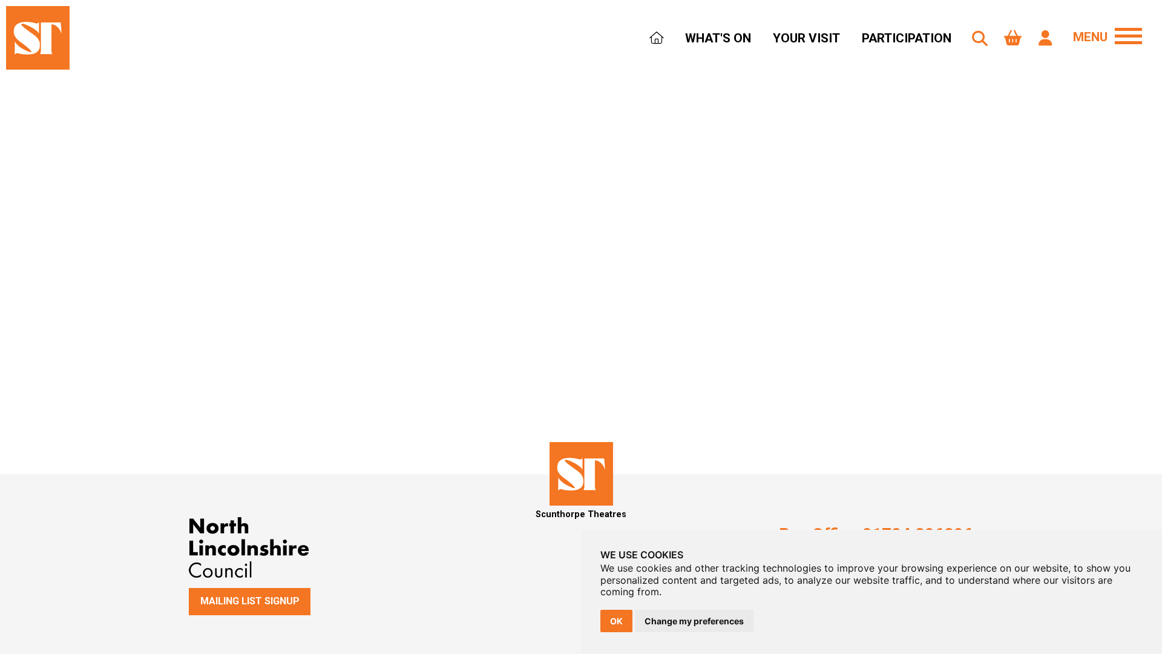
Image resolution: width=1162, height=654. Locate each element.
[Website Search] (979, 39)
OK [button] (616, 621)
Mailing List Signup (250, 601)
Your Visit (806, 38)
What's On (718, 38)
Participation (906, 38)
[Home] (656, 39)
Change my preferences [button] (694, 621)
